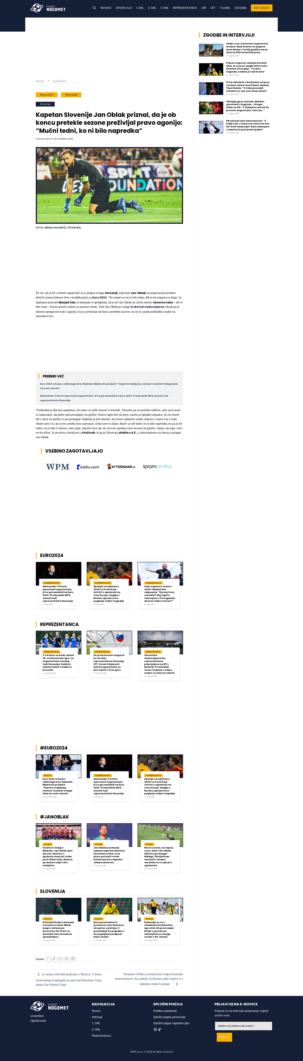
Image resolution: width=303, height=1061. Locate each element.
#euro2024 (46, 95)
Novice (105, 8)
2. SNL (152, 8)
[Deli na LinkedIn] (73, 959)
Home (40, 81)
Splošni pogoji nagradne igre (171, 1023)
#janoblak (71, 95)
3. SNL (165, 8)
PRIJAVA (224, 1037)
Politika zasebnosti (165, 1010)
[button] (94, 7)
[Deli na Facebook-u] (48, 959)
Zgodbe (241, 8)
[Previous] (31, 589)
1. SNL (140, 8)
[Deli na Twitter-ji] (54, 959)
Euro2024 (59, 81)
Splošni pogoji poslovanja (169, 1017)
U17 (213, 8)
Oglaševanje (38, 1020)
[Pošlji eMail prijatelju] (60, 959)
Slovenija (45, 104)
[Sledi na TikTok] (159, 1029)
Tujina (225, 8)
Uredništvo (37, 1015)
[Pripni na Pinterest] (67, 959)
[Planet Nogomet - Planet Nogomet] (48, 8)
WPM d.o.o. (136, 1051)
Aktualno (261, 8)
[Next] (187, 589)
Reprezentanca (185, 8)
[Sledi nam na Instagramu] (155, 1029)
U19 (203, 8)
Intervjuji (124, 8)
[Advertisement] (109, 47)
